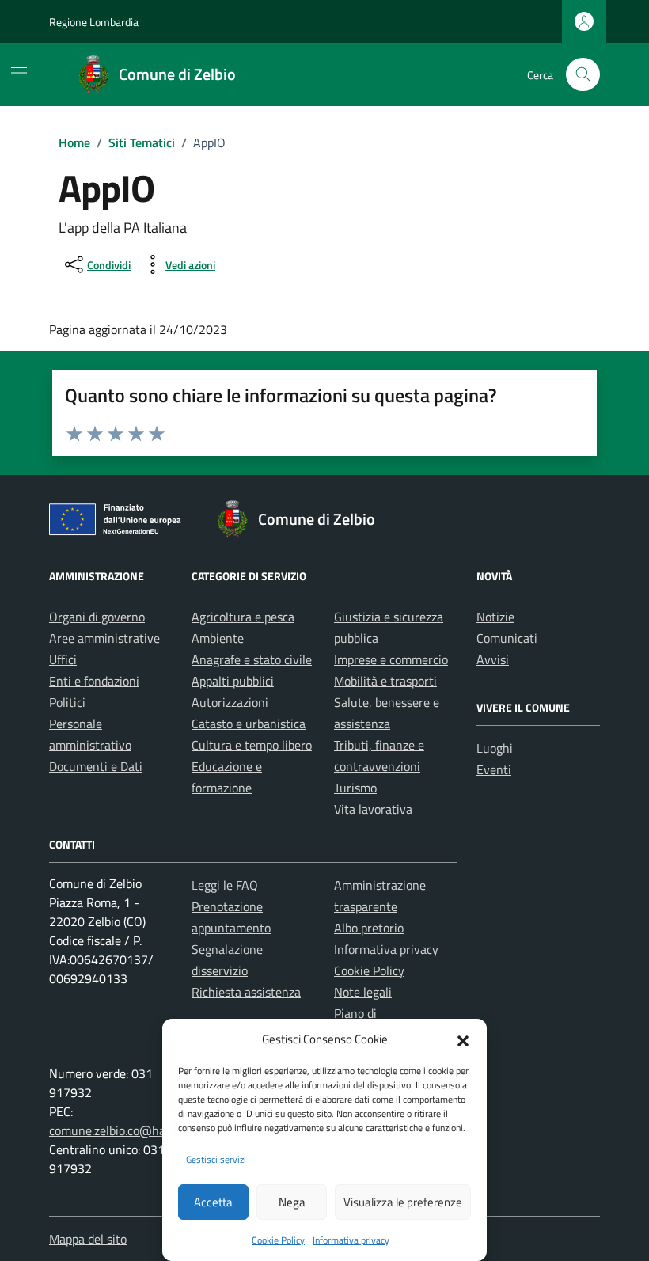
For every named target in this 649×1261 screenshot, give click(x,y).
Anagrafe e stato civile (252, 659)
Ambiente (218, 638)
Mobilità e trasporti (385, 680)
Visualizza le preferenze (402, 1202)
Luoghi (494, 748)
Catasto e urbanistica (249, 723)
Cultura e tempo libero (252, 744)
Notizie (495, 616)
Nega (292, 1202)
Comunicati (506, 638)
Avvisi (492, 659)
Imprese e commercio (391, 659)
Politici (67, 702)
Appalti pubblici (233, 680)
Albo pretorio (369, 927)
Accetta (213, 1202)
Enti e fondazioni (94, 680)
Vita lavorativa (373, 809)
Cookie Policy (278, 1240)
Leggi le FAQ (225, 884)
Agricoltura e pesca (243, 616)
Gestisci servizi (216, 1159)
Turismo (355, 787)
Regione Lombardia (94, 21)
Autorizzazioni (230, 702)
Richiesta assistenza (246, 991)
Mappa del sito (88, 1238)
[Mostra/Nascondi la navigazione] (18, 72)
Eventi (493, 769)
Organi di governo (97, 616)
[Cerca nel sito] (583, 75)
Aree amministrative (104, 638)
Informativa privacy (351, 1240)
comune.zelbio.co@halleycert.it (132, 1130)
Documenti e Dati (95, 766)
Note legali (363, 991)
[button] (463, 1039)
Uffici (63, 659)
